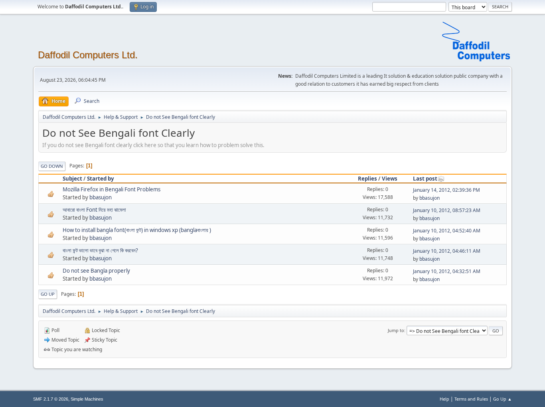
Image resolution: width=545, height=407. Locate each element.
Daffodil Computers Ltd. (88, 54)
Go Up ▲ (502, 399)
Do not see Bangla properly (96, 270)
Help (444, 399)
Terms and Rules (471, 399)
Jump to (396, 330)
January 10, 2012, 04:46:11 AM (446, 251)
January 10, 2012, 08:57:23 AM (446, 210)
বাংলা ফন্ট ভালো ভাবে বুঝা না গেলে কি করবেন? (100, 250)
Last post (425, 178)
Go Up (48, 294)
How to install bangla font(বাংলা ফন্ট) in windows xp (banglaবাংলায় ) (137, 230)
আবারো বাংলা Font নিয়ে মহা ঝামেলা (94, 209)
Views (389, 178)
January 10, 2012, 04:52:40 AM (446, 230)
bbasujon (100, 197)
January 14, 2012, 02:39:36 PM (446, 190)
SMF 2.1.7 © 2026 (50, 399)
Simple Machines (87, 399)
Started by (100, 178)
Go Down (52, 166)
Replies (367, 178)
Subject (72, 178)
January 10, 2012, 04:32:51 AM (446, 271)
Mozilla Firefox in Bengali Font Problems (111, 189)
